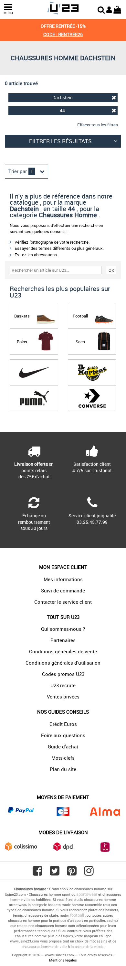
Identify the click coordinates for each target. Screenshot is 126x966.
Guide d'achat (63, 746)
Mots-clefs (63, 758)
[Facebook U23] (37, 873)
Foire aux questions (63, 735)
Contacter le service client (63, 602)
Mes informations (63, 579)
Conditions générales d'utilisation (63, 662)
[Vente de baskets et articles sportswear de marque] (63, 8)
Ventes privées (63, 696)
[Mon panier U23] (117, 9)
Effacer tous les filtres (97, 125)
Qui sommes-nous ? (63, 629)
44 (62, 110)
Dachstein (62, 97)
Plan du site (63, 769)
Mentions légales (63, 960)
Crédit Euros (63, 724)
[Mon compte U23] (109, 9)
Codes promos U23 (63, 674)
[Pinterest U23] (72, 873)
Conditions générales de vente (63, 651)
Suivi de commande (63, 590)
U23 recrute (63, 685)
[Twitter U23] (55, 873)
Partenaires (63, 640)
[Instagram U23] (89, 873)
